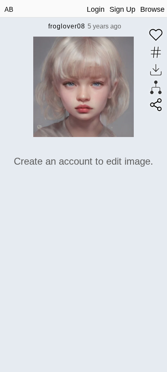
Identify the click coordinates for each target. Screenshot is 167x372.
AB (8, 9)
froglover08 (66, 26)
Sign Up (122, 9)
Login (96, 9)
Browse (152, 9)
